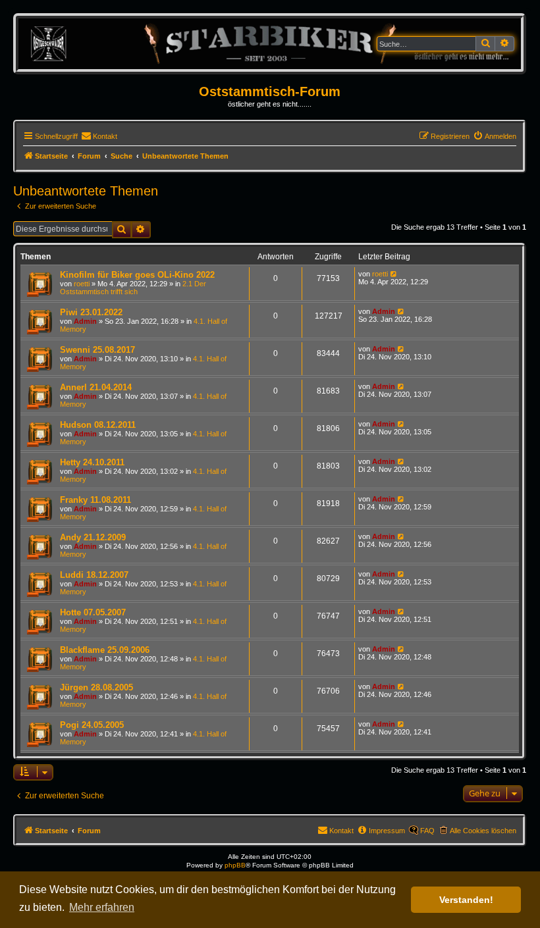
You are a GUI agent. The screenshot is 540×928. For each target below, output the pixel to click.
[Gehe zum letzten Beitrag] (394, 274)
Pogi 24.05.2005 (92, 725)
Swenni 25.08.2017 (97, 350)
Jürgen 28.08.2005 (96, 687)
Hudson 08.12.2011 (98, 425)
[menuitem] (99, 136)
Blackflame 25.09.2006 (104, 650)
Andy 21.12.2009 (93, 537)
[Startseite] (269, 43)
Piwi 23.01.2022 (91, 312)
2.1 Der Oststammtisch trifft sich (133, 288)
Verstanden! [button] (466, 899)
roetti (82, 284)
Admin (85, 321)
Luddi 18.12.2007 (94, 575)
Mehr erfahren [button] (101, 907)
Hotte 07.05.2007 (93, 612)
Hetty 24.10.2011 (92, 462)
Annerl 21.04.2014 (96, 387)
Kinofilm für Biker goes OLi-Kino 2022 (137, 275)
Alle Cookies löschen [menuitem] (483, 831)
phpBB (235, 865)
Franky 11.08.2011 (95, 500)
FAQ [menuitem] (427, 831)
